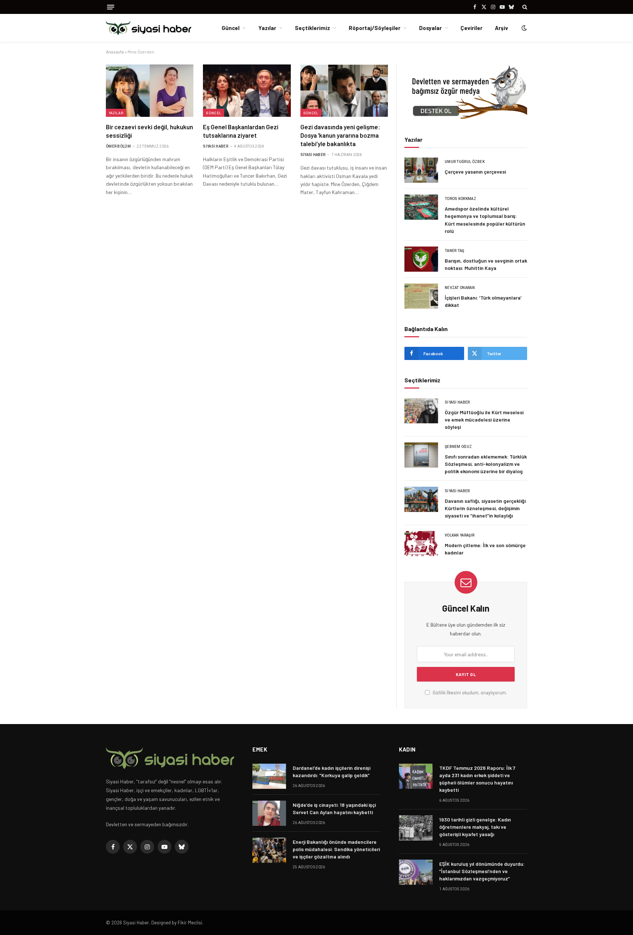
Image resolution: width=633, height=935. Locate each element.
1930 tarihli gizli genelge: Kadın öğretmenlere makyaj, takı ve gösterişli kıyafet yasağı (475, 826)
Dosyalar (430, 28)
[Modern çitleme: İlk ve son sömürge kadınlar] (421, 543)
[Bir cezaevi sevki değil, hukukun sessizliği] (149, 90)
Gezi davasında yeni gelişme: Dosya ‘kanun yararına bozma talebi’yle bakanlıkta (340, 135)
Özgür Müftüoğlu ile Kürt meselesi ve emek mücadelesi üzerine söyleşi (484, 419)
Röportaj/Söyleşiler (374, 28)
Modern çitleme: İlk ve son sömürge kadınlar (485, 549)
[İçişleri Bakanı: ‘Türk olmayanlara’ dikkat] (421, 296)
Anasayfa (115, 51)
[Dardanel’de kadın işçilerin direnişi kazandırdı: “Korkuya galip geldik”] (269, 776)
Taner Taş (454, 251)
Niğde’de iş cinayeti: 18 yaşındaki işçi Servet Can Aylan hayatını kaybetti (334, 808)
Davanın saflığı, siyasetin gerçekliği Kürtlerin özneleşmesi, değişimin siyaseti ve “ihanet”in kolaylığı (485, 508)
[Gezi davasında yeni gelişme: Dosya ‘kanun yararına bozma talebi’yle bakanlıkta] (344, 90)
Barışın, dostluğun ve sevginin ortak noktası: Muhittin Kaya (486, 264)
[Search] (524, 7)
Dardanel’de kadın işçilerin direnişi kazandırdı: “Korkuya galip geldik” (331, 771)
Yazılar (267, 28)
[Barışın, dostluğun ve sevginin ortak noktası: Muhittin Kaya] (421, 259)
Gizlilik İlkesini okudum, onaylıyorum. (469, 692)
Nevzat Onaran (460, 288)
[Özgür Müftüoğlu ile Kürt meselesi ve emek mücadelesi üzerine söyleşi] (421, 410)
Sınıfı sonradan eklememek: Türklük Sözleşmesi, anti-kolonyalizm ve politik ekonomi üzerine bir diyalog (486, 463)
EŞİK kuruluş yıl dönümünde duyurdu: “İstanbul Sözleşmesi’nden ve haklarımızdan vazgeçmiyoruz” (482, 871)
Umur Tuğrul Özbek (465, 162)
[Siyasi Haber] (148, 28)
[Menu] (110, 7)
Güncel (231, 28)
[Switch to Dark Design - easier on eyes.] (523, 28)
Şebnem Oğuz (458, 447)
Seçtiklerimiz (312, 28)
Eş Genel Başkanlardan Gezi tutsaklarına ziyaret (240, 131)
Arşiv (501, 28)
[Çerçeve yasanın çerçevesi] (421, 170)
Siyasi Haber (215, 146)
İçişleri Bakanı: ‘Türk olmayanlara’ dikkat (483, 301)
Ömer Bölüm (118, 146)
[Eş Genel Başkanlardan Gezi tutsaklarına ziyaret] (246, 90)
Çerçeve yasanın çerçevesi (475, 171)
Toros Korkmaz (460, 199)
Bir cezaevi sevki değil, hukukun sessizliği (149, 131)
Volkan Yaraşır (459, 535)
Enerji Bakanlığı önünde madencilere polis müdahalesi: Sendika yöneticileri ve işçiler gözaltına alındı (336, 849)
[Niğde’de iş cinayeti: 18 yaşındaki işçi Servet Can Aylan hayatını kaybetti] (269, 813)
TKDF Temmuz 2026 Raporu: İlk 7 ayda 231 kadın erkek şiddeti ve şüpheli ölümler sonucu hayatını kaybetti (477, 779)
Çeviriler (471, 28)
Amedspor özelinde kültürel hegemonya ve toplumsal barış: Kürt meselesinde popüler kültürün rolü (485, 219)
